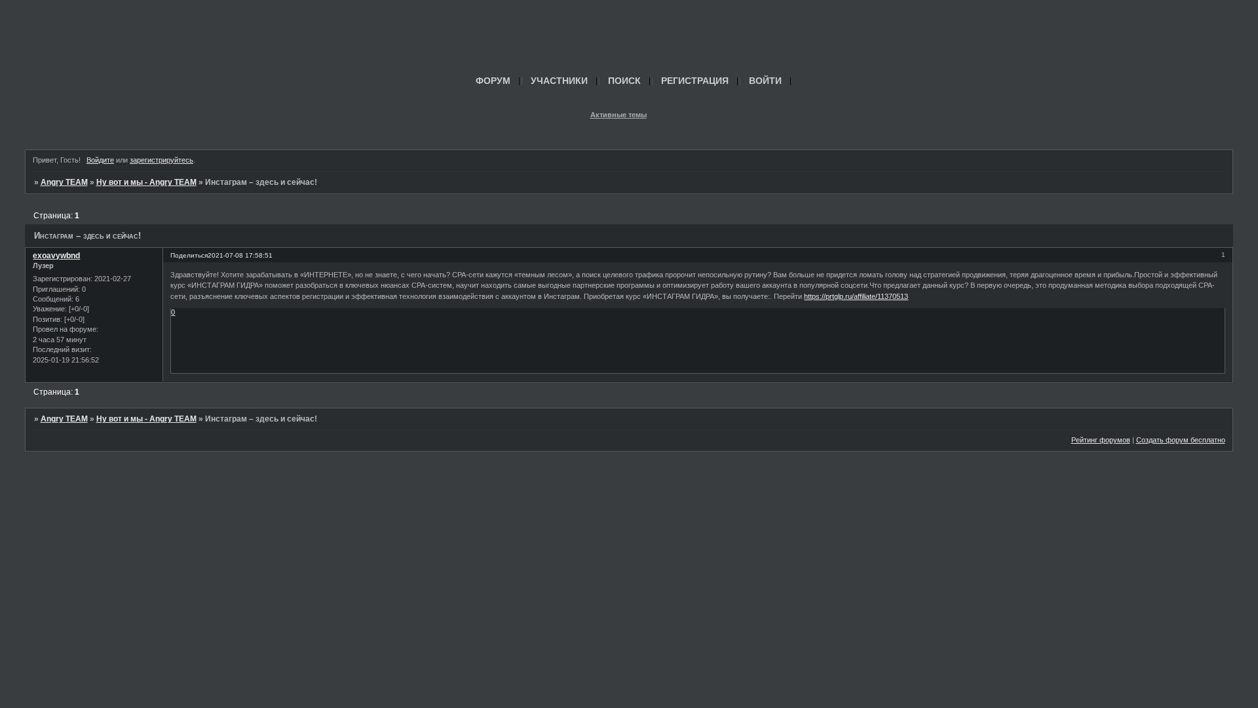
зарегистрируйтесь (161, 160)
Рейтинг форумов (1100, 440)
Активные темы (618, 115)
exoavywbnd (56, 255)
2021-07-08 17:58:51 (240, 255)
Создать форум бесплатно (1180, 440)
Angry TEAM (64, 182)
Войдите (100, 160)
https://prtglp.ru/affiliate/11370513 (856, 296)
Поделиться (189, 255)
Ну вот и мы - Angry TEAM (146, 182)
